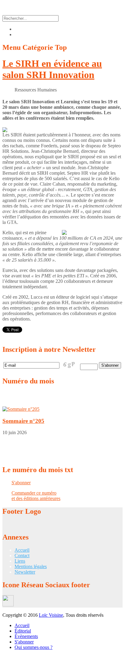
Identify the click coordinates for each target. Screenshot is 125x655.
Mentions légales (31, 566)
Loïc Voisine (51, 615)
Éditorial (23, 630)
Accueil (22, 550)
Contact (22, 555)
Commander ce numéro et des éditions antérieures (36, 495)
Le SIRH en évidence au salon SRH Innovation (52, 69)
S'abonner (21, 482)
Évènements (26, 636)
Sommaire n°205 (23, 421)
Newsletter (25, 571)
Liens (20, 561)
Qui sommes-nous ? (33, 647)
